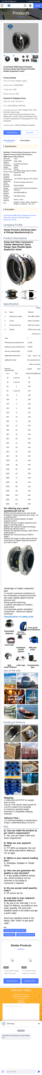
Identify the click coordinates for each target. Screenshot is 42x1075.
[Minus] (39, 1023)
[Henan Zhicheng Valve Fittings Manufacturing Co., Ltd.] (9, 5)
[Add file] (2, 1071)
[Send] (39, 1071)
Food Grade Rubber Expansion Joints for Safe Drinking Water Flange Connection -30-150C (29, 972)
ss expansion (9, 935)
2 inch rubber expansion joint (15, 930)
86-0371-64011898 (34, 1)
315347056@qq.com (10, 1)
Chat (37, 5)
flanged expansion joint (25, 935)
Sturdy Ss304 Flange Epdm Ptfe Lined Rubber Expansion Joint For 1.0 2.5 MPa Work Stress (11, 972)
